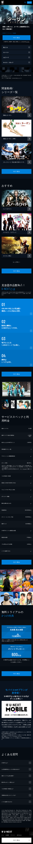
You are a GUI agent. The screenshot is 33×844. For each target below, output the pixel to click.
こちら (28, 41)
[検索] (25, 2)
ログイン (29, 2)
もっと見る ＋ (16, 262)
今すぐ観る (16, 38)
